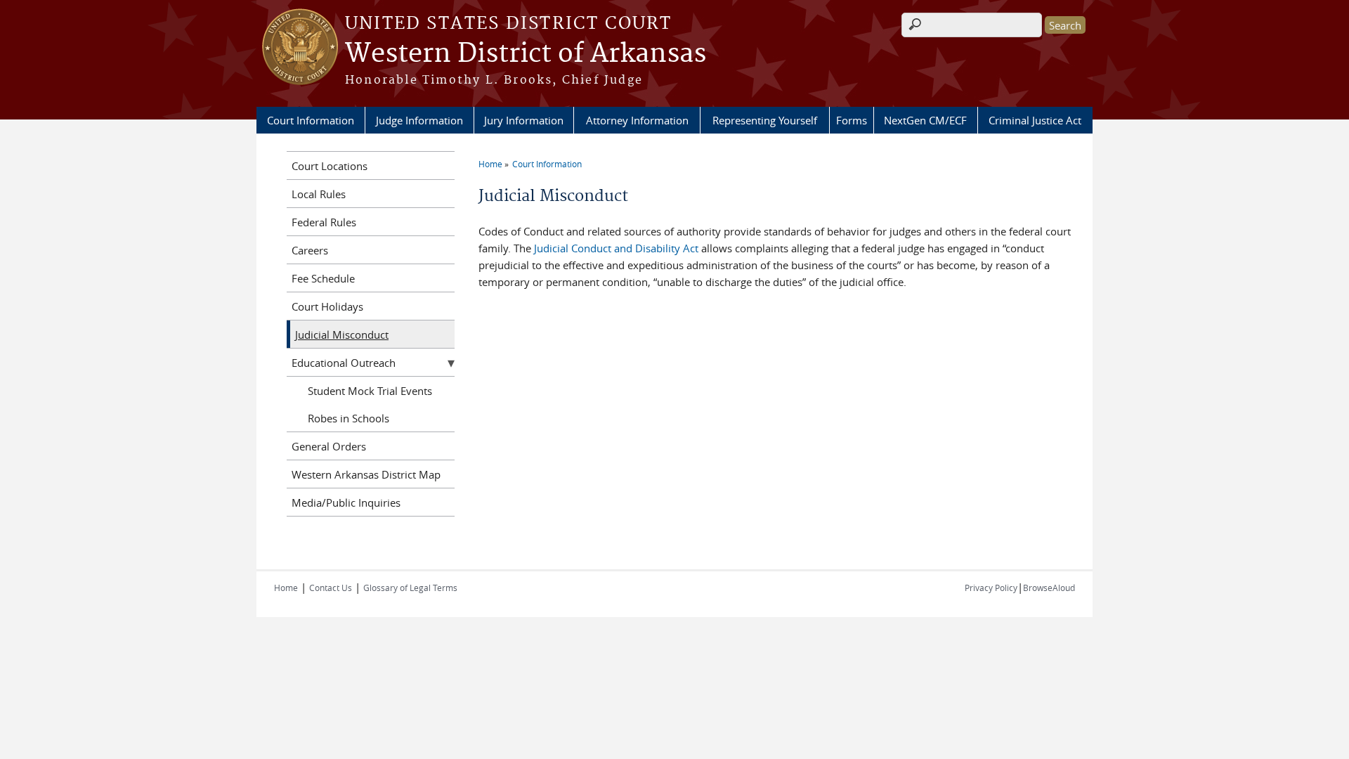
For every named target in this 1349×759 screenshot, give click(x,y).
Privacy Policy (991, 587)
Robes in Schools (348, 418)
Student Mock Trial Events (370, 391)
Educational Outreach (344, 363)
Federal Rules (324, 222)
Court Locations (329, 166)
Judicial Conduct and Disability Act (616, 248)
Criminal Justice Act (1035, 120)
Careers (310, 250)
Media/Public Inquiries (346, 502)
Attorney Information (637, 120)
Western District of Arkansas (525, 54)
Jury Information (523, 120)
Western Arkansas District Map (366, 474)
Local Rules (319, 194)
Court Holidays (327, 306)
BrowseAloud (1049, 587)
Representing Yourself (764, 120)
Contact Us (330, 587)
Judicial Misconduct (342, 334)
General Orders (329, 446)
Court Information (310, 120)
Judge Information (419, 120)
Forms (851, 120)
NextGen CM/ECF (925, 120)
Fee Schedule (323, 278)
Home (490, 163)
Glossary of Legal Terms (410, 587)
